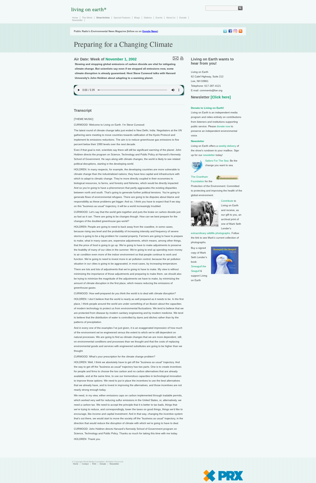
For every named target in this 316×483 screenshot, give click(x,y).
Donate (183, 17)
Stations (148, 17)
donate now (223, 126)
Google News (149, 31)
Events (159, 17)
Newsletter (77, 20)
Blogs (137, 17)
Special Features (122, 17)
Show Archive (103, 17)
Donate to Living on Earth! (207, 107)
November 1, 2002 (121, 59)
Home (75, 17)
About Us (170, 17)
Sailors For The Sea (216, 160)
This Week (87, 17)
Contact (85, 464)
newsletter (209, 155)
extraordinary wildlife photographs (210, 233)
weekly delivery (227, 145)
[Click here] (220, 97)
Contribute (227, 200)
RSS (94, 464)
